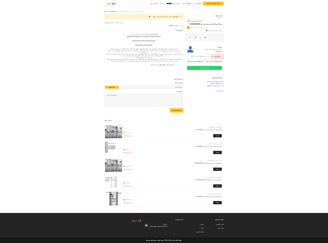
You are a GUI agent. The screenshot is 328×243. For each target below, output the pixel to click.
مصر (181, 25)
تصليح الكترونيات (109, 22)
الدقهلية (177, 25)
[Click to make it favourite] (200, 37)
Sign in (191, 3)
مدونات (184, 3)
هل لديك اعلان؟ (173, 3)
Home (106, 11)
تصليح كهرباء (212, 127)
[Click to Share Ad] (195, 37)
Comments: (179, 91)
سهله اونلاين (161, 64)
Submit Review (177, 110)
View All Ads (218, 51)
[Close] (181, 16)
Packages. (176, 16)
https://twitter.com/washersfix (143, 45)
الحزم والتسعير (220, 224)
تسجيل (202, 224)
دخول (202, 228)
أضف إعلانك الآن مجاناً (214, 3)
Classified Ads (113, 11)
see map (217, 56)
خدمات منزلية (119, 22)
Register (199, 3)
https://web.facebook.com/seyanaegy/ (143, 40)
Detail (217, 135)
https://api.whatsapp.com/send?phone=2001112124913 (143, 36)
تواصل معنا (221, 228)
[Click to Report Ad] (205, 37)
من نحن (162, 3)
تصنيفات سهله (153, 3)
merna (219, 47)
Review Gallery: (179, 83)
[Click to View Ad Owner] (190, 37)
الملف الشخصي (200, 231)
